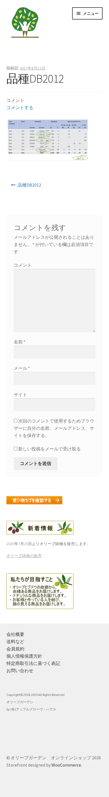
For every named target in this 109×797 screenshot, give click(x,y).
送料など (15, 641)
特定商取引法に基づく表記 (33, 663)
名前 (19, 342)
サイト (20, 394)
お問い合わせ (19, 670)
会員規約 (15, 649)
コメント (23, 265)
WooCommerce (66, 765)
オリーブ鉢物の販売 (24, 555)
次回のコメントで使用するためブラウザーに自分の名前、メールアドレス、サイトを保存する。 (54, 428)
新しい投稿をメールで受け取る (49, 449)
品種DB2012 (29, 185)
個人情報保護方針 (24, 656)
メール (22, 368)
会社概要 (15, 634)
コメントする (19, 107)
